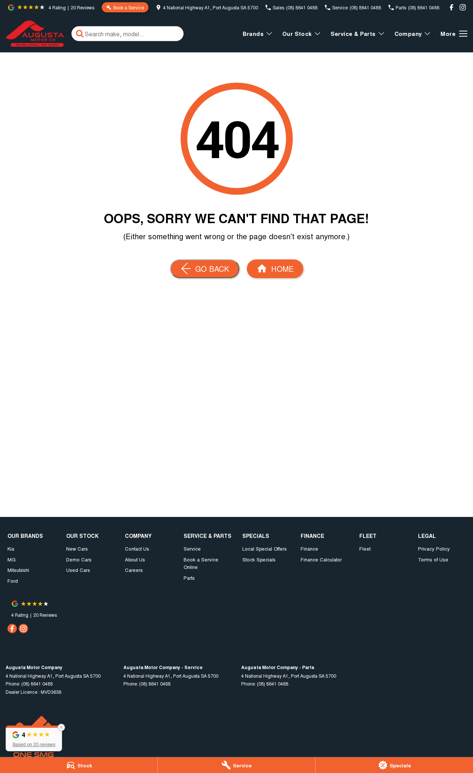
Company (408, 34)
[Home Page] (35, 34)
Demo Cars (79, 559)
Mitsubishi (18, 569)
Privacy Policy (434, 548)
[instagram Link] (462, 7)
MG (11, 559)
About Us (135, 559)
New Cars (77, 548)
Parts (189, 577)
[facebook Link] (451, 7)
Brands (253, 34)
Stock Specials (259, 559)
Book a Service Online (201, 563)
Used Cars (78, 569)
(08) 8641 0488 (37, 683)
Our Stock (297, 34)
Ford (12, 580)
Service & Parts (353, 34)
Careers (134, 569)
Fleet (365, 548)
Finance (309, 548)
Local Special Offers (264, 548)
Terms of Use (433, 559)
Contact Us (137, 548)
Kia (10, 548)
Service (192, 548)
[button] (34, 738)
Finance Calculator (321, 559)
